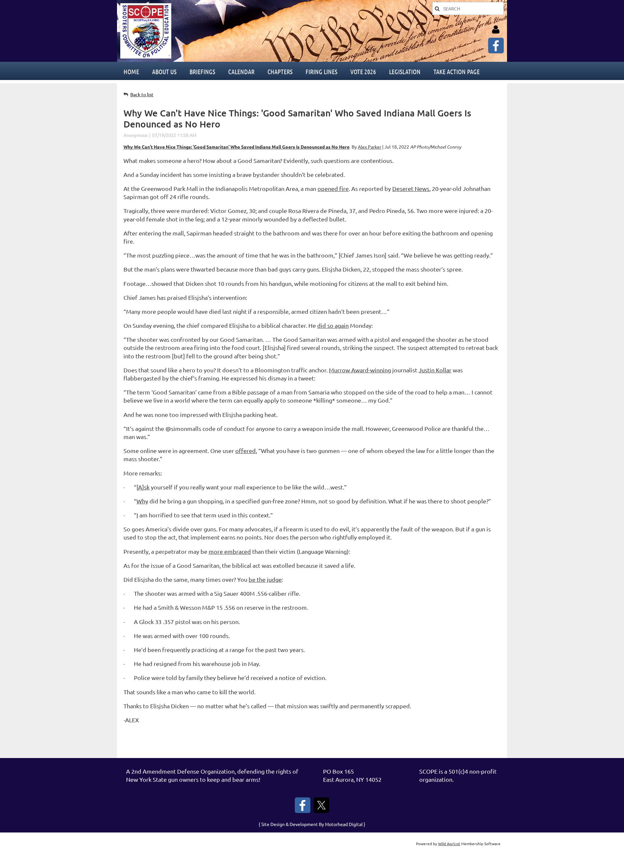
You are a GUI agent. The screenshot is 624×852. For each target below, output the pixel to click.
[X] (321, 805)
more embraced (230, 551)
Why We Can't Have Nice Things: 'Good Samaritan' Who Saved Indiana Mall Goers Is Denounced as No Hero (237, 147)
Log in (496, 29)
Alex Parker (369, 147)
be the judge (265, 579)
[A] (143, 487)
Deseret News (410, 188)
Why (142, 501)
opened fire (333, 188)
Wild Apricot (449, 843)
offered (245, 450)
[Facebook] (496, 45)
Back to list (141, 94)
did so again (333, 325)
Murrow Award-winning (360, 369)
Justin (435, 369)
